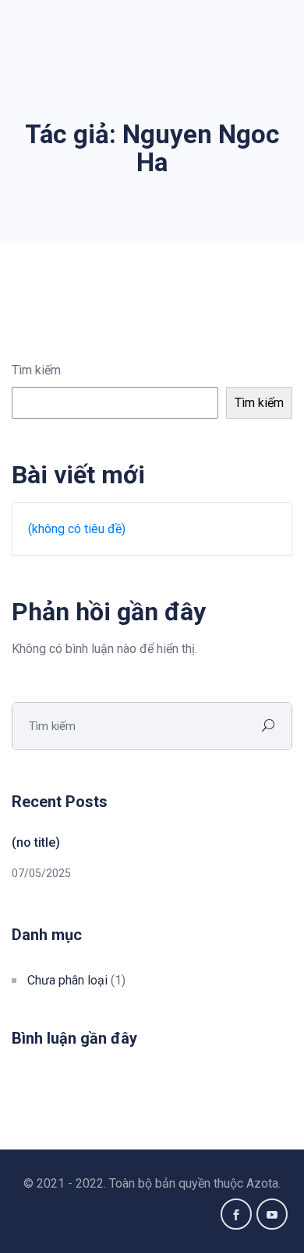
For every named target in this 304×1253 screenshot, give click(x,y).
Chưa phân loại (67, 980)
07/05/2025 (41, 873)
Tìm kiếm (36, 370)
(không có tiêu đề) (76, 528)
